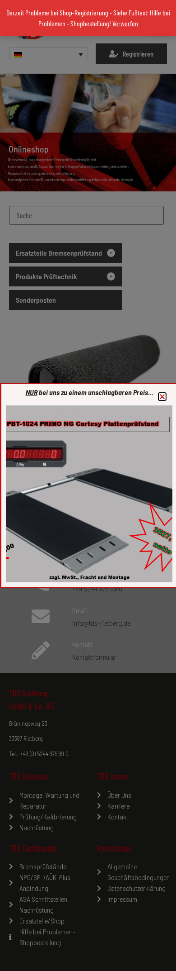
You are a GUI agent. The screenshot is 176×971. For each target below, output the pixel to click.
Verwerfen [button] (125, 23)
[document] (88, 485)
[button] (162, 396)
